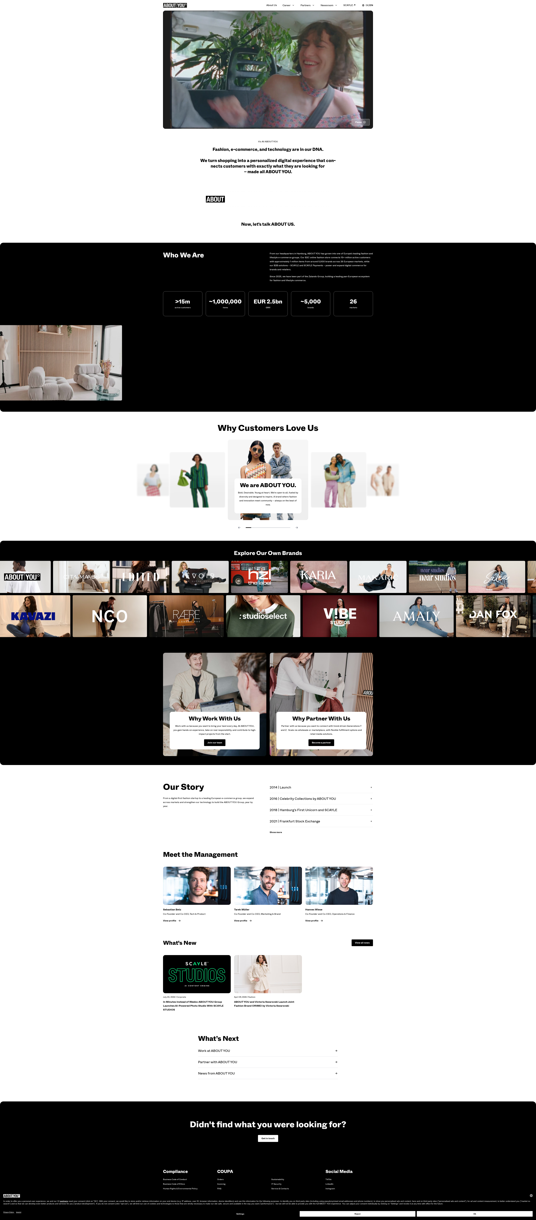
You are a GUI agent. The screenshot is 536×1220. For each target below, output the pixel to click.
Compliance (175, 1171)
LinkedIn (329, 1184)
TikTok (329, 1179)
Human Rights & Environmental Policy (180, 1188)
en (371, 5)
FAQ (219, 1188)
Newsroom (327, 5)
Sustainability (277, 1179)
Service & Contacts (280, 1188)
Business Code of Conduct (175, 1179)
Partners (306, 5)
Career (286, 5)
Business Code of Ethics (174, 1184)
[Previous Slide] (239, 528)
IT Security (276, 1184)
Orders (220, 1179)
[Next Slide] (297, 528)
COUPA (225, 1171)
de (367, 5)
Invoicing (221, 1184)
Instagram (330, 1188)
